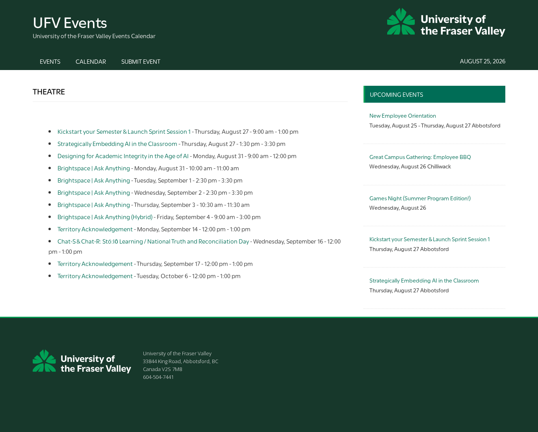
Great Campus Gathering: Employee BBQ (420, 156)
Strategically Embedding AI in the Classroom (117, 143)
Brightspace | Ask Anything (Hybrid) (105, 216)
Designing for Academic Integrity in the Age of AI (123, 155)
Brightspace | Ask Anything (94, 167)
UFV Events (70, 21)
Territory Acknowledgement (95, 228)
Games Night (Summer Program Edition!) (420, 198)
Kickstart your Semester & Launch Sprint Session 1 (124, 131)
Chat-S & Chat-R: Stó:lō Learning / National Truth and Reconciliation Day (153, 240)
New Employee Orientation (402, 115)
